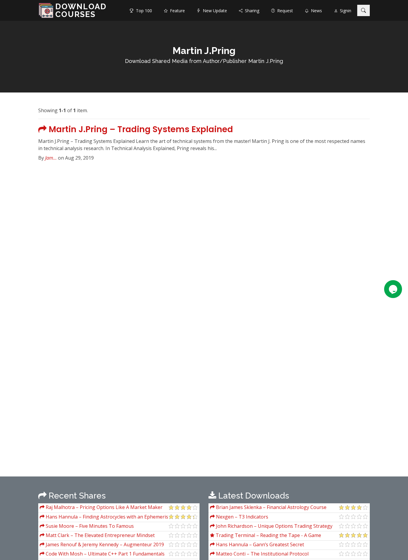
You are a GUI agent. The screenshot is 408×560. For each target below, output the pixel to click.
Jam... (51, 158)
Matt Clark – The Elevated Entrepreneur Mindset (100, 535)
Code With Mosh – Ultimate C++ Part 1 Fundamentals (105, 553)
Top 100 (143, 10)
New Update (213, 10)
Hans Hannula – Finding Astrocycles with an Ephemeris (106, 516)
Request (284, 10)
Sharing (251, 10)
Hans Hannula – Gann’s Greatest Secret (259, 544)
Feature (176, 10)
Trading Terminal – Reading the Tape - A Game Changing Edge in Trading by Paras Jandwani (265, 536)
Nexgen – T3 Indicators (241, 516)
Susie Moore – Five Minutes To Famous (89, 526)
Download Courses (81, 10)
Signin (344, 10)
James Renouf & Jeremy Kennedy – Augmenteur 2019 (104, 544)
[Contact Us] (393, 289)
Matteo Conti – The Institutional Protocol (262, 553)
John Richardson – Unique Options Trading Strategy (273, 526)
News (315, 10)
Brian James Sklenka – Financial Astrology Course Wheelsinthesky (268, 508)
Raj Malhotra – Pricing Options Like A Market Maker (103, 507)
